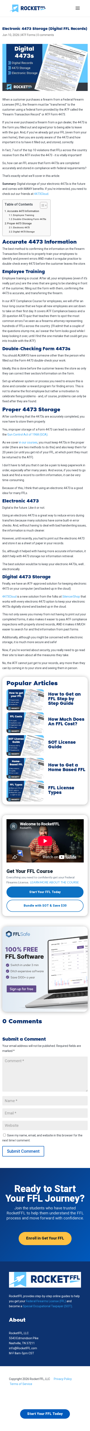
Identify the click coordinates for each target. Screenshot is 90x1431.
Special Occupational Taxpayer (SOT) (47, 1306)
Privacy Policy (63, 1379)
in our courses (28, 442)
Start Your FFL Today (45, 892)
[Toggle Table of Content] (41, 205)
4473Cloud (41, 193)
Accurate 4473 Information (23, 211)
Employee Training (23, 215)
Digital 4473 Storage (24, 231)
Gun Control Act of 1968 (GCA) (27, 434)
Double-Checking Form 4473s (29, 219)
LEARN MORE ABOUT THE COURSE (54, 882)
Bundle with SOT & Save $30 (45, 905)
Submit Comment (23, 1151)
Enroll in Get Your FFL (45, 1238)
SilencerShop (71, 596)
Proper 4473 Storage (19, 223)
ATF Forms (28, 35)
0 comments (45, 35)
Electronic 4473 (21, 227)
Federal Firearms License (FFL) (46, 1301)
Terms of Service (21, 1384)
